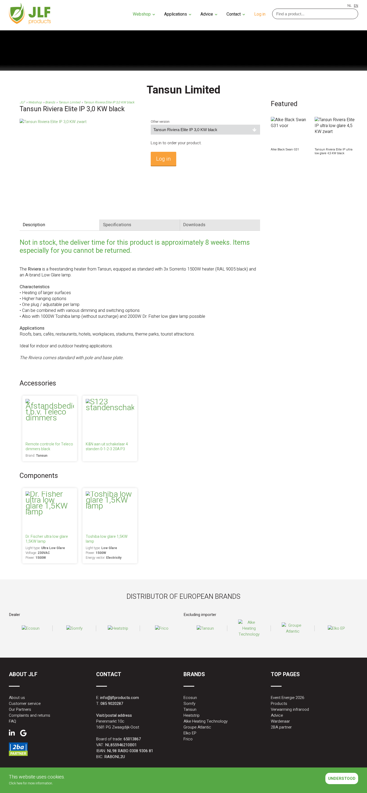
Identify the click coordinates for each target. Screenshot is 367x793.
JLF (22, 102)
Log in (259, 14)
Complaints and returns (29, 715)
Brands (50, 102)
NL (349, 5)
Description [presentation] (34, 225)
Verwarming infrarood (290, 709)
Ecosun (190, 698)
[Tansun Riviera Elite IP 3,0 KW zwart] (53, 122)
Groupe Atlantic (197, 727)
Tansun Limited (69, 102)
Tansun (190, 709)
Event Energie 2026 (287, 698)
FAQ (12, 721)
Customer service (25, 704)
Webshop (142, 14)
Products (279, 704)
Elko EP (190, 733)
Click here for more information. (31, 783)
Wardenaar (280, 721)
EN (356, 5)
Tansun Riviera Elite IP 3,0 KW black (109, 102)
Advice (207, 14)
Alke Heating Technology (206, 721)
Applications (176, 14)
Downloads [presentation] (194, 225)
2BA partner (281, 727)
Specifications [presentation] (117, 225)
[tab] (60, 224)
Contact (234, 14)
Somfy (189, 704)
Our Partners (20, 709)
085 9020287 (111, 704)
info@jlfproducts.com (119, 698)
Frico (188, 739)
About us (17, 698)
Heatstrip (192, 715)
